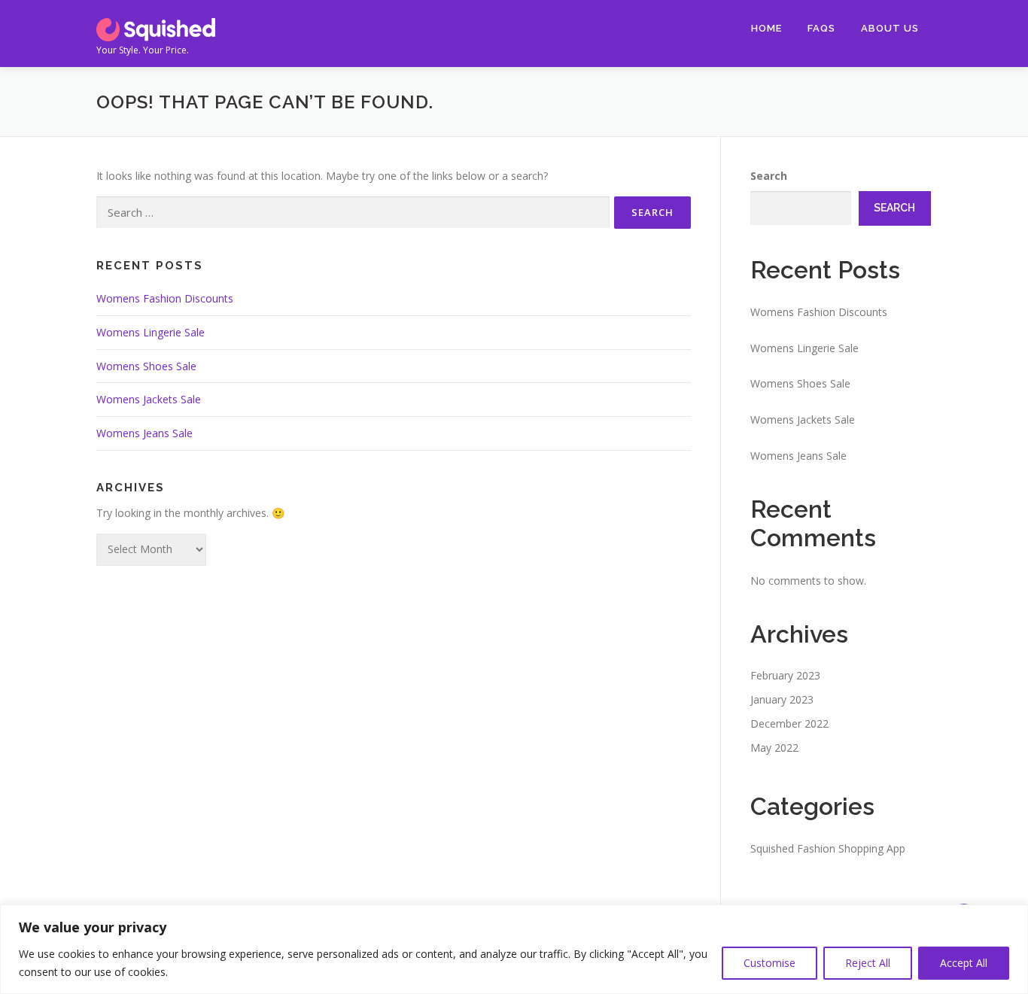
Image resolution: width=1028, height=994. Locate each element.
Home (766, 28)
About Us (890, 28)
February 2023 (785, 675)
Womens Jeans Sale (144, 433)
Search (768, 176)
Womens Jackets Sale (148, 399)
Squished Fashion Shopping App (827, 848)
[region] (514, 949)
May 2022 (774, 747)
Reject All (867, 963)
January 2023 (782, 699)
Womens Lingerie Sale (150, 332)
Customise (769, 963)
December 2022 (789, 723)
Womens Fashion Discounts (164, 298)
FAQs (821, 28)
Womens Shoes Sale (146, 366)
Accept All (963, 963)
